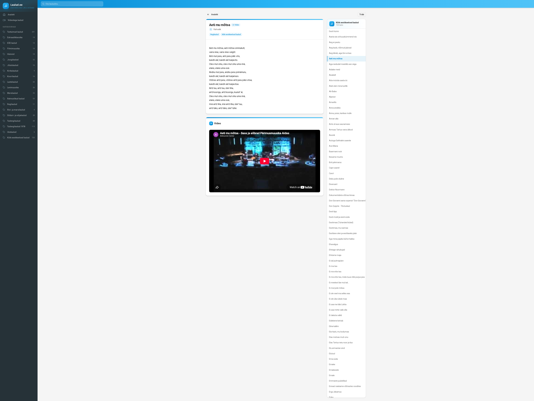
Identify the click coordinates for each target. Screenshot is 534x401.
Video (237, 25)
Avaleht (214, 14)
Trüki (361, 14)
